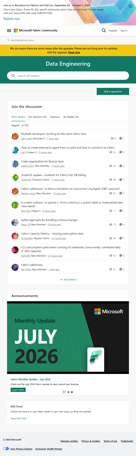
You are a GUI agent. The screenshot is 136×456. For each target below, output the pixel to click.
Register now (12, 18)
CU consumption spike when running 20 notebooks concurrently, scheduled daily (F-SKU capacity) (71, 249)
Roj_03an (26, 269)
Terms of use (110, 440)
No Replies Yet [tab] (71, 116)
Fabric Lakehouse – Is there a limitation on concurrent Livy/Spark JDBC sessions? (70, 188)
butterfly (25, 255)
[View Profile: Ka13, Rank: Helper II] (15, 150)
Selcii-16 (25, 224)
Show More (70, 279)
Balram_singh (28, 193)
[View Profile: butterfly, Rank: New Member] (15, 249)
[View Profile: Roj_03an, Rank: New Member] (15, 267)
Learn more (15, 389)
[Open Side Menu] (9, 30)
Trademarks (127, 440)
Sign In (123, 30)
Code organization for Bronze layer (42, 161)
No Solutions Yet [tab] (37, 116)
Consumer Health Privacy (48, 448)
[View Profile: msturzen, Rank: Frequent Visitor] (15, 177)
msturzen (26, 179)
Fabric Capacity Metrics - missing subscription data (52, 233)
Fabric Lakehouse (31, 264)
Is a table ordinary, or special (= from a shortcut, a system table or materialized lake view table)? (72, 204)
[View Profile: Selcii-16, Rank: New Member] (15, 222)
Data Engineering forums (22, 40)
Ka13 (24, 152)
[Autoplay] (64, 392)
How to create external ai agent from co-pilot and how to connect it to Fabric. (68, 147)
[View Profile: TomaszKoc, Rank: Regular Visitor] (15, 236)
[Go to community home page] (35, 30)
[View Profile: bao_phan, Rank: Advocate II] (15, 136)
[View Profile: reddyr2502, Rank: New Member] (15, 163)
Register (113, 30)
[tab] (68, 392)
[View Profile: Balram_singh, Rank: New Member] (15, 191)
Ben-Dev (26, 210)
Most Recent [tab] (18, 116)
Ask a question (113, 91)
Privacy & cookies (90, 440)
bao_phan (26, 138)
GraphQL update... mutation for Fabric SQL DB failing (53, 175)
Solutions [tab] (55, 116)
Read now (74, 52)
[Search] (104, 30)
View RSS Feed (18, 418)
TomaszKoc (27, 238)
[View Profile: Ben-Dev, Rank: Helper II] (15, 205)
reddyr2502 (27, 165)
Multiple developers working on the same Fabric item (53, 134)
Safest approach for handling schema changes (49, 220)
